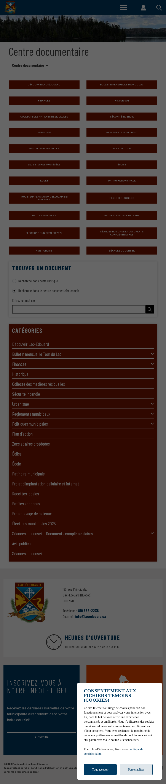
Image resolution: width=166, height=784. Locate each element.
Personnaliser (136, 769)
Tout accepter (100, 769)
